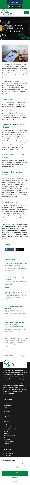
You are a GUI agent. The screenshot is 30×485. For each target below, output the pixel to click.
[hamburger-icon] (26, 12)
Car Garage (7, 425)
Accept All (15, 472)
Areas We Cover (8, 405)
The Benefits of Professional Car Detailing (15, 279)
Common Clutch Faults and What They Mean (16, 293)
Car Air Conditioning (9, 441)
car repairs (11, 226)
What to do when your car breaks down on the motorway (16, 264)
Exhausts (6, 433)
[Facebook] (5, 416)
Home (5, 403)
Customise (15, 477)
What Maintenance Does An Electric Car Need (14, 323)
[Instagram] (9, 416)
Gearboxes (7, 439)
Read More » (7, 273)
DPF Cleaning (7, 443)
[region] (15, 471)
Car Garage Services (9, 427)
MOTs (4, 226)
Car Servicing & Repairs (10, 429)
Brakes (5, 437)
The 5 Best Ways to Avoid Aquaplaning (13, 307)
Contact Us (7, 411)
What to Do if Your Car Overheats (16, 339)
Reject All (15, 481)
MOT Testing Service (9, 435)
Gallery (6, 409)
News (5, 407)
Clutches (6, 431)
